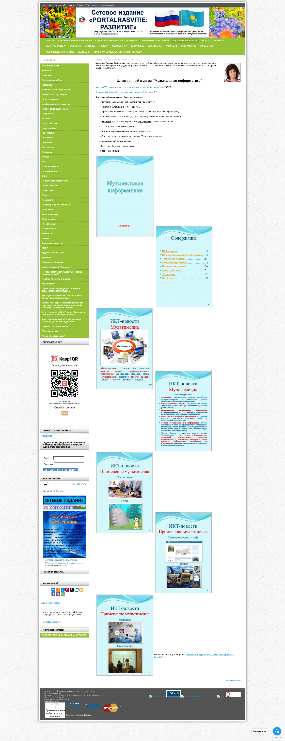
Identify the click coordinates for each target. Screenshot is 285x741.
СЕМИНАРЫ (84, 52)
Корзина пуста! (79, 484)
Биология (46, 75)
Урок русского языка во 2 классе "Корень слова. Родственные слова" (62, 297)
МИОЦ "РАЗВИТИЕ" (56, 46)
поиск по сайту (60, 5)
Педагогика (47, 190)
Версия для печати (233, 680)
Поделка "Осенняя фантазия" (56, 279)
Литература (47, 138)
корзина (72, 5)
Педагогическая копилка (185, 41)
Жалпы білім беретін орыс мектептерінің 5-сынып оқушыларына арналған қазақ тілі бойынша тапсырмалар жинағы (63, 305)
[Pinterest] (67, 590)
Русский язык (48, 224)
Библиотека (48, 70)
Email (48, 458)
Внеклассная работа (52, 80)
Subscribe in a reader (50, 603)
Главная (50, 41)
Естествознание (50, 99)
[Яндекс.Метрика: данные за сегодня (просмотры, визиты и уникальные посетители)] (157, 696)
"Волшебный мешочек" (53, 336)
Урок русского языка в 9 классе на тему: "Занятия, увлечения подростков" (61, 320)
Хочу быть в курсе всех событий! (60, 470)
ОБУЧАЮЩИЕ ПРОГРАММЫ (60, 52)
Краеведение (48, 133)
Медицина (47, 152)
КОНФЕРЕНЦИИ (188, 46)
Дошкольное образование (54, 94)
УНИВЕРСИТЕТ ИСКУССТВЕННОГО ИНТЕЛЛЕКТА (118, 52)
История (46, 118)
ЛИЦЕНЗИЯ (47, 436)
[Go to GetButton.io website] (277, 738)
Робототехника (49, 219)
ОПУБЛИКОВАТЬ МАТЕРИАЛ (155, 41)
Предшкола (47, 200)
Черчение (46, 257)
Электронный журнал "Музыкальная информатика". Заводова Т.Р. (126, 92)
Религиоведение (50, 214)
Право (45, 195)
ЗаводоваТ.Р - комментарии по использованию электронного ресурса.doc (129, 87)
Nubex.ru (87, 715)
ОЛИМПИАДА (155, 46)
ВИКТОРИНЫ (137, 46)
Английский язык (50, 66)
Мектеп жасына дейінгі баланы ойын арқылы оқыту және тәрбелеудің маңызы (64, 313)
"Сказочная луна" (51, 331)
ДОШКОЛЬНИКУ (119, 46)
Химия (45, 248)
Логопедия (47, 142)
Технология (47, 233)
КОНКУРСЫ (75, 46)
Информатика (49, 114)
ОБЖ (44, 176)
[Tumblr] (53, 594)
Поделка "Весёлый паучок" (55, 326)
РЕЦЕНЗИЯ (171, 46)
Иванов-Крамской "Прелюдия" (57, 267)
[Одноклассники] (58, 590)
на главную (46, 5)
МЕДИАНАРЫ (207, 46)
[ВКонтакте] (53, 590)
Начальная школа (51, 166)
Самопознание (49, 229)
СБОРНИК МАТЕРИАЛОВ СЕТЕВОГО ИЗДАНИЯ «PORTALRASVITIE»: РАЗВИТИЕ (97, 41)
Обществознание (50, 185)
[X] (72, 590)
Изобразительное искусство (56, 104)
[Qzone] (81, 590)
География (47, 85)
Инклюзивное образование (55, 109)
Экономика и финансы (53, 262)
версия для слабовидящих (103, 5)
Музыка (45, 157)
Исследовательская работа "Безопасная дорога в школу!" (62, 273)
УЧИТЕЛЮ (90, 46)
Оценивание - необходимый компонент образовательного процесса (61, 289)
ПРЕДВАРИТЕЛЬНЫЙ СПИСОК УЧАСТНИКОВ (64, 635)
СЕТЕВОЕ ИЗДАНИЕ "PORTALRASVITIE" (61, 560)
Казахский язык (49, 123)
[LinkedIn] (77, 590)
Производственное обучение (56, 205)
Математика (48, 147)
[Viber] (58, 594)
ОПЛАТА (205, 41)
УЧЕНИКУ (103, 46)
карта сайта (84, 5)
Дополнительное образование (57, 90)
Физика (45, 238)
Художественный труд (53, 253)
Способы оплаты (51, 701)
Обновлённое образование (55, 181)
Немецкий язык (49, 171)
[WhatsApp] (63, 594)
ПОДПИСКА (218, 41)
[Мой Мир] (63, 590)
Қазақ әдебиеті (49, 128)
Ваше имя (48, 464)
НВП (44, 161)
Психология (48, 209)
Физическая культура (52, 243)
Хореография (48, 284)
